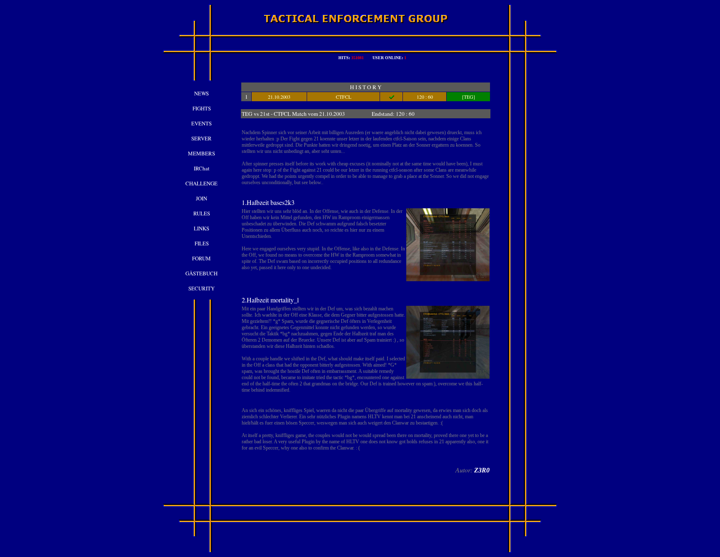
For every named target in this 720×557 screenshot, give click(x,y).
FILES (202, 243)
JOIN (201, 198)
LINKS (201, 228)
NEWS (201, 93)
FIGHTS (201, 108)
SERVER (201, 138)
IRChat (202, 168)
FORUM (201, 258)
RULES (201, 213)
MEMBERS (201, 153)
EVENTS (201, 123)
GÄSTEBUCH (201, 273)
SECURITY (201, 288)
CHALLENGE (201, 183)
